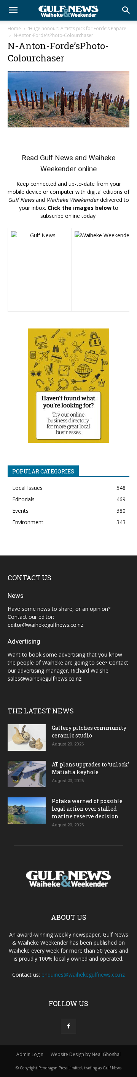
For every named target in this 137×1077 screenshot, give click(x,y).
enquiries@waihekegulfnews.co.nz (83, 974)
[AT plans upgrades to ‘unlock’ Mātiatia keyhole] (27, 774)
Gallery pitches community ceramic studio (89, 731)
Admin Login (29, 1054)
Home (14, 28)
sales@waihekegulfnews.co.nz (44, 678)
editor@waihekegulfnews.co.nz (45, 624)
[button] (13, 10)
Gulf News (56, 157)
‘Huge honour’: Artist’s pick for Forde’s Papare (77, 28)
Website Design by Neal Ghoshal (86, 1054)
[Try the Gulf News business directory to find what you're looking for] (68, 385)
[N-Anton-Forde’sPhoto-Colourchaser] (68, 125)
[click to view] (39, 269)
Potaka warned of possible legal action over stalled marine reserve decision (87, 808)
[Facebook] (68, 1026)
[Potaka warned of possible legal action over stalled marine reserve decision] (27, 810)
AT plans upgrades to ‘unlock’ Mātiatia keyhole (90, 768)
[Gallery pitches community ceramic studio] (27, 737)
